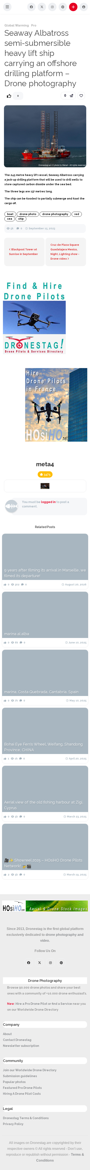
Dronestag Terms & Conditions (26, 1118)
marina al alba (16, 634)
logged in (48, 502)
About (7, 1034)
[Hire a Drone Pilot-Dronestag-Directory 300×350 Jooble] (34, 353)
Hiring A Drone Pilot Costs (22, 1093)
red (76, 214)
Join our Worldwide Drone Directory (30, 1070)
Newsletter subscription (21, 1045)
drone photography (55, 214)
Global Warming (16, 25)
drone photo (27, 214)
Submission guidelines (20, 1076)
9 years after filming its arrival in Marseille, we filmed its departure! (45, 573)
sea (9, 218)
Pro (33, 25)
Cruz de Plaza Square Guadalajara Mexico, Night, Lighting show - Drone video (64, 251)
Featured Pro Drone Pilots (22, 1087)
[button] (7, 7)
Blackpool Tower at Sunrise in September (23, 252)
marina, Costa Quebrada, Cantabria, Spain (41, 692)
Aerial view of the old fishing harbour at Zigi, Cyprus (43, 805)
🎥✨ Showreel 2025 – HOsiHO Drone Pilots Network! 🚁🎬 (43, 863)
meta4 (45, 464)
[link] (81, 95)
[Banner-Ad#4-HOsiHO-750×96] (45, 910)
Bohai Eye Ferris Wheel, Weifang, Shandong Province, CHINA (43, 747)
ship (21, 218)
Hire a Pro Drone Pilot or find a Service (43, 1003)
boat (10, 214)
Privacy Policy (13, 1124)
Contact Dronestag (17, 1040)
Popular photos (14, 1082)
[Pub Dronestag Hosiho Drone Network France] (54, 440)
